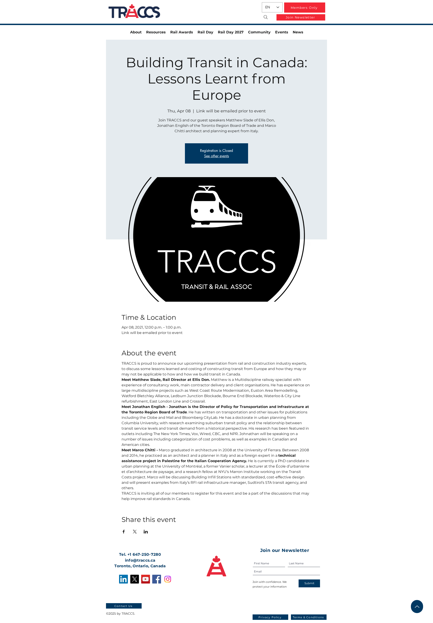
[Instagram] (167, 579)
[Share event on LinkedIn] (146, 531)
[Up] (417, 606)
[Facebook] (156, 579)
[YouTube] (145, 579)
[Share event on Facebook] (124, 531)
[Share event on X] (135, 531)
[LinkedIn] (123, 579)
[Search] (265, 17)
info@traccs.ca (140, 560)
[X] (134, 579)
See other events (216, 156)
